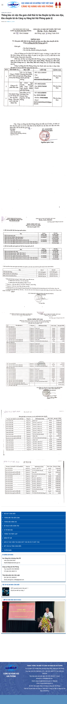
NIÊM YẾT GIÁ (8, 538)
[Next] (63, 616)
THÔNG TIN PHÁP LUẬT (11, 534)
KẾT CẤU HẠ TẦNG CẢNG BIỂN (12, 546)
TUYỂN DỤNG (8, 550)
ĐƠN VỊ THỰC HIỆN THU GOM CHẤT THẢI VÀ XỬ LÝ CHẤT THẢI (21, 542)
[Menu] (2, 5)
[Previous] (3, 616)
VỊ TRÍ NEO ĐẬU (8, 530)
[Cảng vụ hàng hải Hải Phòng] (34, 5)
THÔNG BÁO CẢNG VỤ (6, 12)
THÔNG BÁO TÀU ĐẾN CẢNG (12, 518)
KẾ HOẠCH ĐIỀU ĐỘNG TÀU (11, 526)
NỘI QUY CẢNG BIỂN (9, 513)
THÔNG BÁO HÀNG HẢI (10, 522)
